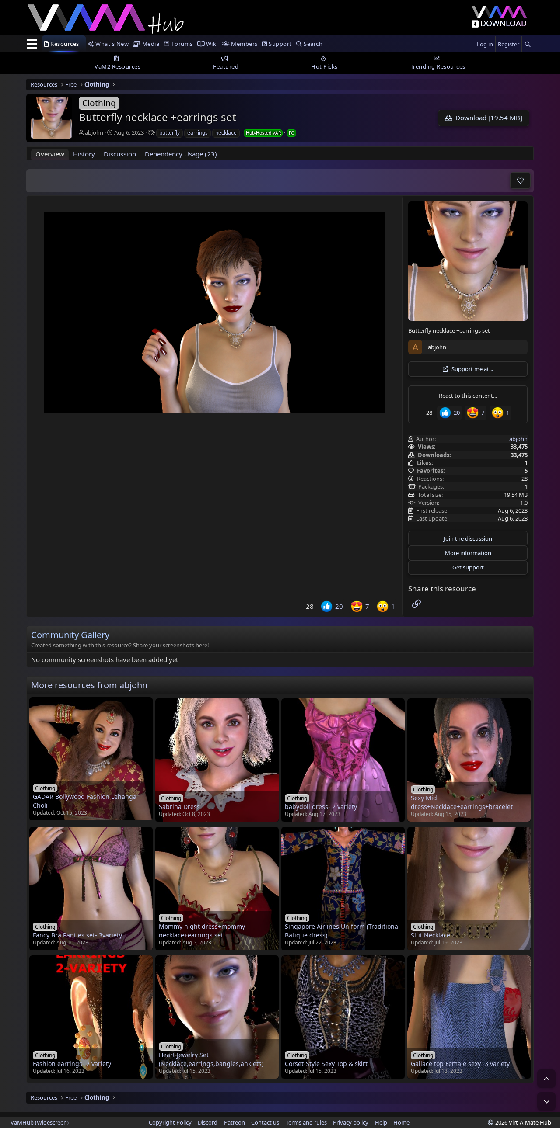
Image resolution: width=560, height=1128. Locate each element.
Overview (49, 153)
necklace (226, 132)
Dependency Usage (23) (181, 153)
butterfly (169, 132)
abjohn (94, 132)
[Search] (528, 44)
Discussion (120, 153)
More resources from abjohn (89, 685)
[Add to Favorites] (520, 180)
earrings (197, 132)
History (84, 153)
